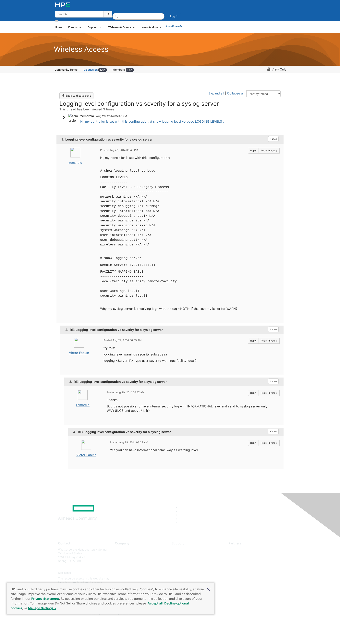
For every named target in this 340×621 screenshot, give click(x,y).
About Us (121, 549)
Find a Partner (237, 549)
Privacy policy (124, 572)
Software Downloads (185, 566)
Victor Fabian (79, 353)
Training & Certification (186, 561)
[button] (208, 589)
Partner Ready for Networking (247, 561)
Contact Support (182, 555)
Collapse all (235, 93)
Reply (253, 150)
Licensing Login (182, 572)
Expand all (216, 93)
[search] (108, 14)
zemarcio (75, 163)
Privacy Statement (45, 599)
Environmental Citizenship (131, 566)
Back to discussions (78, 95)
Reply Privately (269, 150)
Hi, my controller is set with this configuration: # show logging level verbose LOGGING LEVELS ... (152, 121)
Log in (174, 16)
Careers (120, 555)
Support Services (183, 549)
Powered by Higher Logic (227, 613)
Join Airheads (173, 26)
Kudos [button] (273, 138)
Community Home (66, 69)
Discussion (94, 69)
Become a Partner (239, 555)
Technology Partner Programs (247, 566)
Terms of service (125, 578)
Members (122, 69)
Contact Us (122, 561)
